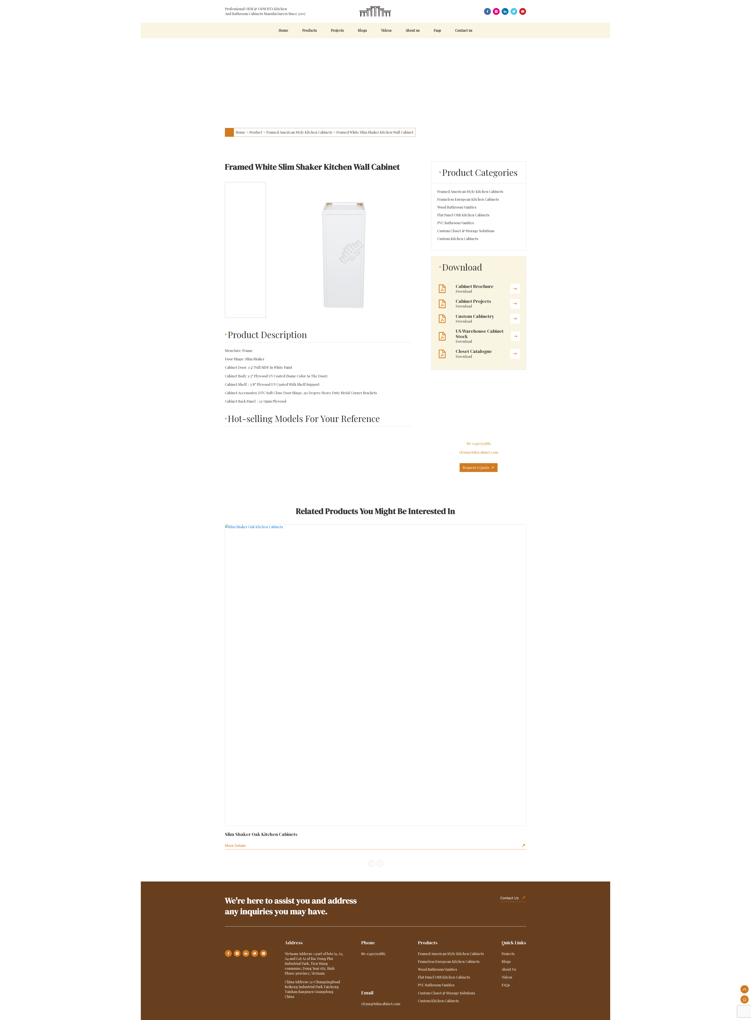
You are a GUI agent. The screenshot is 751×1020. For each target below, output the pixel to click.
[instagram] (496, 11)
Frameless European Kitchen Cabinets (468, 199)
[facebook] (487, 11)
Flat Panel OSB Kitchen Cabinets (463, 215)
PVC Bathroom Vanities (455, 222)
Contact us (463, 30)
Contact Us (509, 898)
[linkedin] (505, 11)
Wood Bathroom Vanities (456, 207)
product (255, 132)
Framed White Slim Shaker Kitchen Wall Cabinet (374, 132)
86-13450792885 (479, 443)
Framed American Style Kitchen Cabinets (299, 132)
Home (283, 30)
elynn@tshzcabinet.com (478, 452)
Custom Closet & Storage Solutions (465, 230)
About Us (509, 969)
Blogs (362, 30)
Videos (386, 30)
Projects (337, 30)
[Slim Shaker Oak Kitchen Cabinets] (375, 675)
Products (309, 30)
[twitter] (513, 11)
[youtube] (522, 11)
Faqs (437, 30)
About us (413, 30)
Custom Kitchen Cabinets (457, 238)
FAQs (506, 985)
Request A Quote (476, 467)
